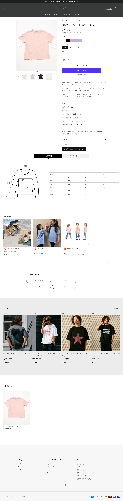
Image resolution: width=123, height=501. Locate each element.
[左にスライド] (19, 46)
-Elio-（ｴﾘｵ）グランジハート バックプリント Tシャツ (17, 355)
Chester (19, 467)
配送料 (66, 32)
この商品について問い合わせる (73, 149)
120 (78, 48)
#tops (38, 287)
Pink (72, 40)
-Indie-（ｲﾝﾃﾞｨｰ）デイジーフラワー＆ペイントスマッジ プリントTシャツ (46, 355)
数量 (63, 52)
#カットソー (64, 281)
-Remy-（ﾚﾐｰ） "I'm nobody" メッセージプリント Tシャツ (105, 355)
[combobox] (105, 7)
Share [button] (65, 144)
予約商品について (81, 467)
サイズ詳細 (48, 156)
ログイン (49, 464)
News (48, 470)
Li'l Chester (20, 470)
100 (64, 48)
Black (68, 40)
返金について (80, 473)
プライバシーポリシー (83, 476)
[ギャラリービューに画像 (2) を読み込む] (32, 76)
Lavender (76, 40)
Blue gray (80, 40)
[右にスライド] (54, 46)
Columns (49, 473)
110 (71, 48)
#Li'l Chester (39, 281)
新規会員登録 (50, 467)
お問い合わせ (80, 464)
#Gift (64, 287)
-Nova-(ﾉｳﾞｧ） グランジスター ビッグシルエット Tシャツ (76, 355)
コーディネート (75, 156)
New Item (20, 464)
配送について (80, 470)
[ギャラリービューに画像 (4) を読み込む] (48, 76)
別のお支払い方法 (81, 74)
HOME (63, 20)
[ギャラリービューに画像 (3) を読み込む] (40, 76)
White (63, 40)
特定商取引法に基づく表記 (84, 479)
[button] (4, 8)
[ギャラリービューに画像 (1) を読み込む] (24, 76)
